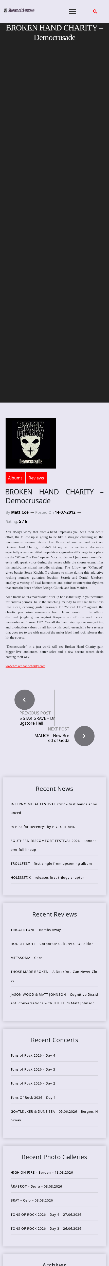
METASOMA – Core (26, 957)
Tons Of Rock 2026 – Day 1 (33, 1097)
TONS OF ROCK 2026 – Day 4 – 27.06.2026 (46, 1214)
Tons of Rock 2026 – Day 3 (33, 1069)
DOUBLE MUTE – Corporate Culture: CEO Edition (52, 943)
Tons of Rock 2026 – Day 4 (33, 1055)
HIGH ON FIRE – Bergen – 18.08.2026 (42, 1172)
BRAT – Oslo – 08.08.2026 (32, 1200)
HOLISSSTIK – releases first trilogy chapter (47, 877)
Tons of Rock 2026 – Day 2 (33, 1083)
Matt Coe (20, 512)
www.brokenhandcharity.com (25, 666)
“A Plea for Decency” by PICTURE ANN (43, 826)
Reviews (36, 478)
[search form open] (95, 11)
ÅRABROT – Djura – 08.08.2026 (36, 1186)
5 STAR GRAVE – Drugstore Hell (37, 721)
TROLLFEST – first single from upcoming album (51, 863)
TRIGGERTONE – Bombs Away (36, 929)
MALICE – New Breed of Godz (51, 738)
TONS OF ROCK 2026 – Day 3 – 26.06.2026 (46, 1228)
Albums (15, 478)
